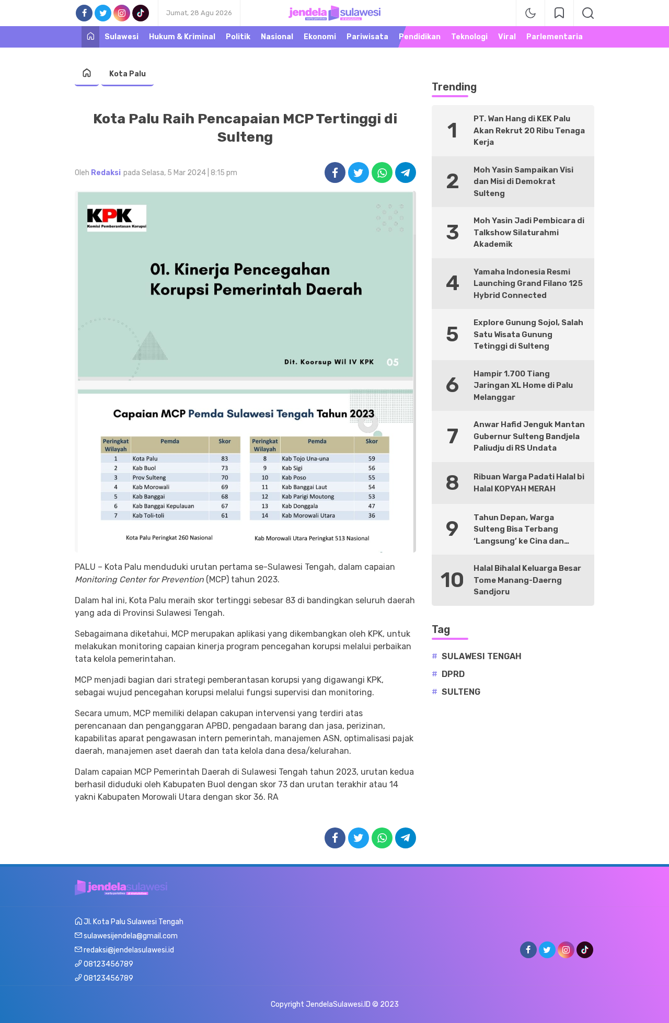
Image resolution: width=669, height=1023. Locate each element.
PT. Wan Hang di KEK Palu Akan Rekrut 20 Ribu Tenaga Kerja (529, 130)
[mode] (530, 13)
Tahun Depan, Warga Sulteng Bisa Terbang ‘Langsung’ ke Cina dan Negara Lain (519, 530)
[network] (559, 13)
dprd (453, 674)
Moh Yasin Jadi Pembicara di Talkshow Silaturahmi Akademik (529, 232)
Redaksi (106, 172)
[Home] (90, 37)
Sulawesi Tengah (482, 656)
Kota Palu (127, 74)
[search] (588, 13)
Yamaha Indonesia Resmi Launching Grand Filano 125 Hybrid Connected (528, 283)
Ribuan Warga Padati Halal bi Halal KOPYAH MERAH (529, 482)
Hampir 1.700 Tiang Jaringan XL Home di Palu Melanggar (523, 385)
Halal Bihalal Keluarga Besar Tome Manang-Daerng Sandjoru (527, 580)
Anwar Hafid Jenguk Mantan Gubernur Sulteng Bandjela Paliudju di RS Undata (529, 436)
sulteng (461, 692)
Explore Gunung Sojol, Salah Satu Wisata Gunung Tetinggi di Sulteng (528, 334)
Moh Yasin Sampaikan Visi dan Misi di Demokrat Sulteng (523, 181)
